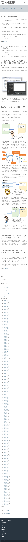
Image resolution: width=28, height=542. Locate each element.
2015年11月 (6, 373)
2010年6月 (6, 446)
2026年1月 (6, 303)
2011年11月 (6, 422)
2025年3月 (6, 309)
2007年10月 (6, 494)
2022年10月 (6, 327)
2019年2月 (6, 348)
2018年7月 (6, 355)
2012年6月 (6, 413)
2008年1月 (6, 489)
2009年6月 (6, 464)
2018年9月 (6, 354)
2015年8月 (6, 375)
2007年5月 (6, 501)
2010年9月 (6, 442)
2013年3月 (6, 401)
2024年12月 (6, 311)
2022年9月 (6, 328)
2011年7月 (6, 427)
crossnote (5, 268)
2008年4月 (6, 485)
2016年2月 (6, 370)
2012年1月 (6, 421)
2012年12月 (6, 406)
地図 (3, 534)
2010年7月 (6, 445)
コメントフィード (7, 512)
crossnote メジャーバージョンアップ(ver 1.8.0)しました (13, 47)
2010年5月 (6, 448)
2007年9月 (6, 495)
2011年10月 (6, 424)
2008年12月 (6, 473)
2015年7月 (6, 376)
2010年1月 (6, 454)
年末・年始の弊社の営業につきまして (14, 16)
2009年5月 (6, 466)
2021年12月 (6, 330)
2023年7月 (6, 319)
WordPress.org (7, 513)
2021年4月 (6, 333)
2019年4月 (6, 346)
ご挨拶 (3, 531)
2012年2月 (6, 419)
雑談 (4, 296)
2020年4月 (6, 339)
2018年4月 (6, 357)
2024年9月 (6, 312)
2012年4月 (6, 416)
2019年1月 (6, 349)
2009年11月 (6, 457)
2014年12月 (6, 382)
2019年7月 (6, 345)
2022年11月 (6, 325)
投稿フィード (6, 510)
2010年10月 (6, 440)
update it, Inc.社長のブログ (12, 8)
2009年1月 (6, 471)
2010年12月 (6, 437)
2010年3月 (6, 451)
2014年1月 (6, 391)
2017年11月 (6, 358)
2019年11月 (6, 342)
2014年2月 (6, 390)
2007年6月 (6, 500)
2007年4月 (6, 503)
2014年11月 (6, 384)
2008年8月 (6, 479)
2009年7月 (6, 463)
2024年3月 (6, 315)
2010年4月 (6, 449)
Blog (3, 536)
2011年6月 (6, 428)
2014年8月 (6, 385)
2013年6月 (6, 400)
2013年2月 (6, 403)
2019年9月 (6, 343)
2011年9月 (6, 425)
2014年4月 (6, 388)
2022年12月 (6, 324)
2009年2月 (6, 470)
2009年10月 (6, 458)
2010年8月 (6, 443)
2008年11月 (6, 474)
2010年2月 (6, 452)
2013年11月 (6, 394)
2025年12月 (6, 305)
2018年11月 (6, 352)
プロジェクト (6, 293)
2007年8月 (6, 497)
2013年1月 (6, 404)
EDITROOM (6, 287)
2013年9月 (6, 397)
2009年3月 (6, 469)
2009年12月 (6, 455)
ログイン (5, 509)
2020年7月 (6, 337)
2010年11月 (6, 439)
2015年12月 (6, 372)
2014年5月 (6, 387)
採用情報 (3, 527)
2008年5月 (6, 483)
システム (5, 290)
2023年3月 (6, 321)
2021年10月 (6, 331)
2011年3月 (6, 433)
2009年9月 (6, 460)
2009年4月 (6, 467)
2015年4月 (6, 379)
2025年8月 (6, 308)
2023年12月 (6, 317)
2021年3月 (6, 334)
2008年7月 (6, 480)
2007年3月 (6, 504)
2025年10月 (6, 306)
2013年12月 (6, 393)
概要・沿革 (4, 533)
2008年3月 (6, 486)
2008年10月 (6, 476)
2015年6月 (6, 378)
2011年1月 (6, 436)
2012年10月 (6, 409)
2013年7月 (6, 398)
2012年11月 (6, 407)
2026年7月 (6, 300)
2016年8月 (6, 367)
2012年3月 (6, 418)
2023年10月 (6, 318)
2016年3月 (6, 369)
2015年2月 (6, 381)
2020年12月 (6, 336)
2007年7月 (6, 498)
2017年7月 (6, 360)
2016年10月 (6, 364)
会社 (4, 294)
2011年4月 (6, 431)
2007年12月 (6, 491)
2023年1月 (6, 322)
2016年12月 (6, 363)
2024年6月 (6, 314)
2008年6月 (6, 482)
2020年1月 (6, 340)
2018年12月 (6, 351)
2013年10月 (6, 395)
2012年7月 (6, 412)
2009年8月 (6, 461)
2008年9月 (6, 477)
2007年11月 (6, 492)
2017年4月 (6, 361)
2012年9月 (6, 410)
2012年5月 (6, 415)
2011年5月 (6, 430)
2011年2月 (6, 434)
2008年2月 (6, 488)
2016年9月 (6, 366)
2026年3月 (6, 302)
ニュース (5, 41)
